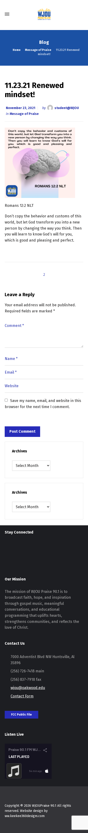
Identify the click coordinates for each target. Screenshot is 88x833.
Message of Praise (24, 114)
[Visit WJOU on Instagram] (8, 547)
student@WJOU (66, 108)
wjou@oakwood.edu (28, 687)
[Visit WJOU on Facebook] (16, 547)
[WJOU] (44, 14)
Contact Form (22, 696)
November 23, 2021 (20, 108)
